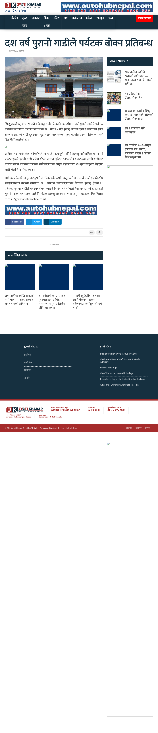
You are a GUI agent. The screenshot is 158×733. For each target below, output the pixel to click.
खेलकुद (100, 18)
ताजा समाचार (144, 18)
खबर (91, 232)
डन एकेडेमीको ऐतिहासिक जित (133, 96)
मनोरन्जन (77, 18)
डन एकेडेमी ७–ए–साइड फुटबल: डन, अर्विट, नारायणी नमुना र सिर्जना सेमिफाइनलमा (52, 301)
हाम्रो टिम (28, 362)
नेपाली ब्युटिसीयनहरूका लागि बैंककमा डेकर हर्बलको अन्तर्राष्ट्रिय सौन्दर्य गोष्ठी (87, 301)
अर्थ (65, 18)
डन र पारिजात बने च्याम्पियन (135, 130)
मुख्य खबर (24, 22)
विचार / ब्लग (47, 22)
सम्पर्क (27, 378)
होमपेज (14, 18)
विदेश (56, 18)
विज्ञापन (27, 370)
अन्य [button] (110, 18)
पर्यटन (89, 18)
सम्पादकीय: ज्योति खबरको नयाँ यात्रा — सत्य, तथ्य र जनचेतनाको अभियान (19, 299)
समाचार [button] (36, 18)
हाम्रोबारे (27, 355)
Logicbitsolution (69, 428)
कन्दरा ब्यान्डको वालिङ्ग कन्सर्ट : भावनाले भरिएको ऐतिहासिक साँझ (139, 114)
